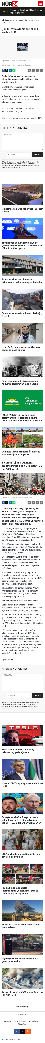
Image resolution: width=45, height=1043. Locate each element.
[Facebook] (3, 70)
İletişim (23, 1021)
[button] (33, 70)
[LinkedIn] (10, 70)
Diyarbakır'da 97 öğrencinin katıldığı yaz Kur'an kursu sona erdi (25, 11)
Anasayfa (8, 20)
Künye (16, 1021)
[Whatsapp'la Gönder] (13, 70)
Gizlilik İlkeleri (34, 1021)
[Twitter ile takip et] (22, 1031)
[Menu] (41, 4)
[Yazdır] (29, 70)
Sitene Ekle (22, 1024)
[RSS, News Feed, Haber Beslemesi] (28, 1031)
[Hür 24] (10, 3)
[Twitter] (6, 70)
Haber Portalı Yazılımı (13, 1039)
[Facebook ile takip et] (17, 1031)
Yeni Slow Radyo (22, 1006)
